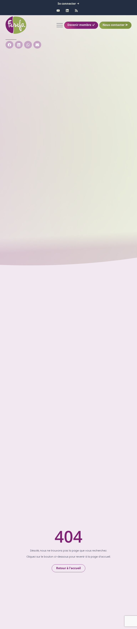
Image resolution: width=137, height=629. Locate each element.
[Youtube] (58, 10)
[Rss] (76, 10)
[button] (9, 45)
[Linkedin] (67, 10)
